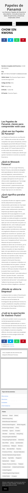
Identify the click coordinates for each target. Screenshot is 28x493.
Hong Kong (12, 346)
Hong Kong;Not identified (9, 436)
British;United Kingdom (8, 424)
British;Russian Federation (9, 421)
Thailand (20, 464)
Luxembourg (5, 446)
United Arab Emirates (18, 467)
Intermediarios (6, 406)
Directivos (12, 344)
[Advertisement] (14, 53)
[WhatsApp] (16, 40)
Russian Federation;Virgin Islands (11, 455)
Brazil (10, 415)
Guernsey (12, 433)
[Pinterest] (23, 40)
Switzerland (5, 461)
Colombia (5, 430)
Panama (18, 449)
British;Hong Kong (7, 418)
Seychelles (11, 458)
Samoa (4, 458)
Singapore (18, 458)
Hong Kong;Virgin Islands (9, 440)
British (16, 415)
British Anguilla (21, 424)
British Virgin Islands (8, 427)
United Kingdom (6, 470)
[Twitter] (10, 40)
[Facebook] (4, 40)
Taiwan (13, 461)
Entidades (4, 402)
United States (6, 476)
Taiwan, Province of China (9, 464)
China (17, 427)
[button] (14, 24)
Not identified (10, 449)
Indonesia (21, 440)
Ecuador (17, 430)
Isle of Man (5, 443)
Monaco (20, 446)
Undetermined (6, 467)
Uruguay (14, 476)
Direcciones (5, 396)
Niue (3, 449)
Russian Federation (19, 452)
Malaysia (13, 446)
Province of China (7, 452)
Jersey (12, 443)
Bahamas (4, 415)
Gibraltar (4, 433)
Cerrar (5, 488)
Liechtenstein (19, 443)
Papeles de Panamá (14, 7)
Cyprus (11, 430)
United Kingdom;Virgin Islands (10, 473)
